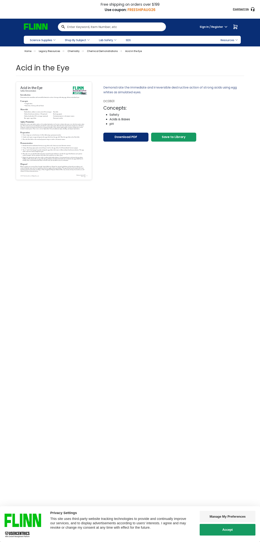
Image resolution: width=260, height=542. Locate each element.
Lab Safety (106, 40)
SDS (128, 40)
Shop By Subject (75, 40)
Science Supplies (41, 40)
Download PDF (126, 137)
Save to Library (174, 137)
